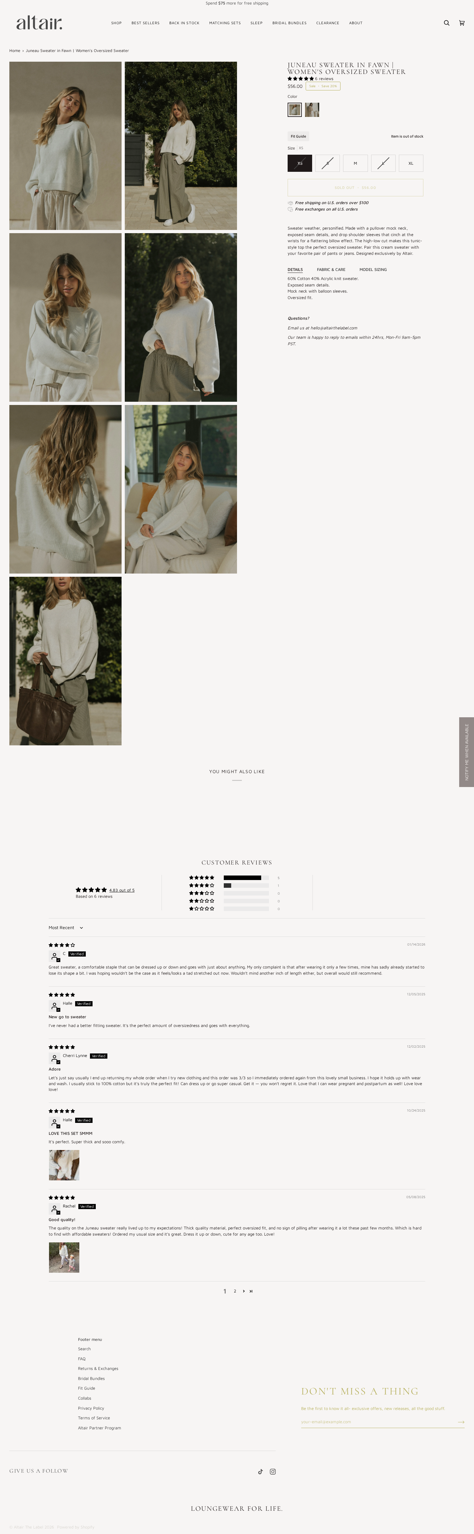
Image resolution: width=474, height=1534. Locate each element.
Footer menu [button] (90, 1339)
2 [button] (235, 1290)
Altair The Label (28, 1527)
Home (14, 50)
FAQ (81, 1358)
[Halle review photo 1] (64, 1165)
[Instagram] (273, 1472)
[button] (116, 23)
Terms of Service (94, 1417)
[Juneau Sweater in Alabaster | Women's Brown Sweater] (312, 111)
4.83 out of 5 (121, 890)
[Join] (456, 1421)
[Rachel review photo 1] (64, 1257)
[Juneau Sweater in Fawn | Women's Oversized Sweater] (296, 111)
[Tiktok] (260, 1472)
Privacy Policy (91, 1408)
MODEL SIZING (373, 269)
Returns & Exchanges (98, 1368)
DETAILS (295, 269)
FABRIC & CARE (331, 269)
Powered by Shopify (75, 1527)
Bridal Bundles (91, 1378)
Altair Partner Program (99, 1427)
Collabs (84, 1398)
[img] (62, 945)
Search (84, 1348)
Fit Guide (298, 136)
